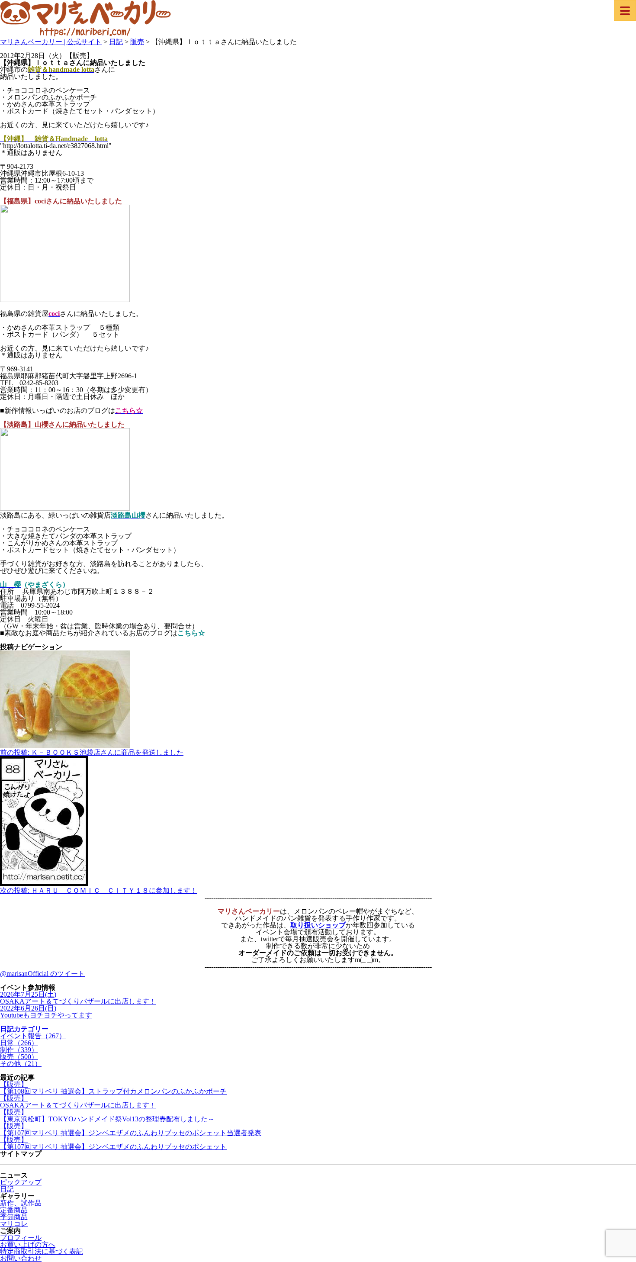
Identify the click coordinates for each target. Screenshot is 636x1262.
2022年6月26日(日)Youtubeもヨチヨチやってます (46, 1011)
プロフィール (21, 1237)
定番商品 (14, 1210)
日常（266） (19, 1042)
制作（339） (19, 1049)
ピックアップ (21, 1182)
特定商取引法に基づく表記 (41, 1251)
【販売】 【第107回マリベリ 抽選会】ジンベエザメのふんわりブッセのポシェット (113, 1143)
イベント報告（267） (33, 1036)
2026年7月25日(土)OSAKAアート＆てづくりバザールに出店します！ (78, 998)
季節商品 (14, 1216)
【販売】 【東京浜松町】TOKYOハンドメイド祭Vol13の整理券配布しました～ (107, 1115)
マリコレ (14, 1223)
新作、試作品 (21, 1203)
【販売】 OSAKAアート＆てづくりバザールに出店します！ (78, 1102)
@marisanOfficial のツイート (42, 973)
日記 (7, 1189)
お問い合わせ (21, 1258)
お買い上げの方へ (27, 1244)
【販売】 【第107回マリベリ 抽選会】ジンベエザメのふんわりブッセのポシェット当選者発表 (130, 1129)
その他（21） (21, 1063)
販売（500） (19, 1056)
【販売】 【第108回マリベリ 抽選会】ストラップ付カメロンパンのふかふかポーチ (113, 1088)
